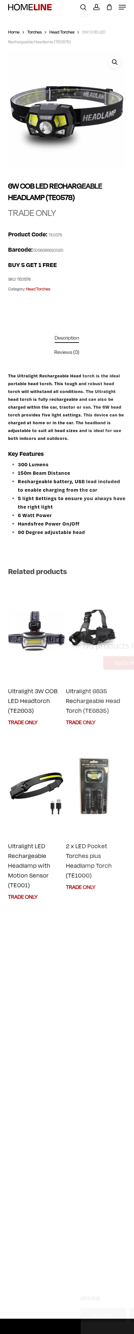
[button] (122, 7)
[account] (96, 7)
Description (67, 338)
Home (14, 32)
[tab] (67, 338)
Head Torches (61, 32)
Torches (34, 32)
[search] (83, 7)
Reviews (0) (66, 352)
